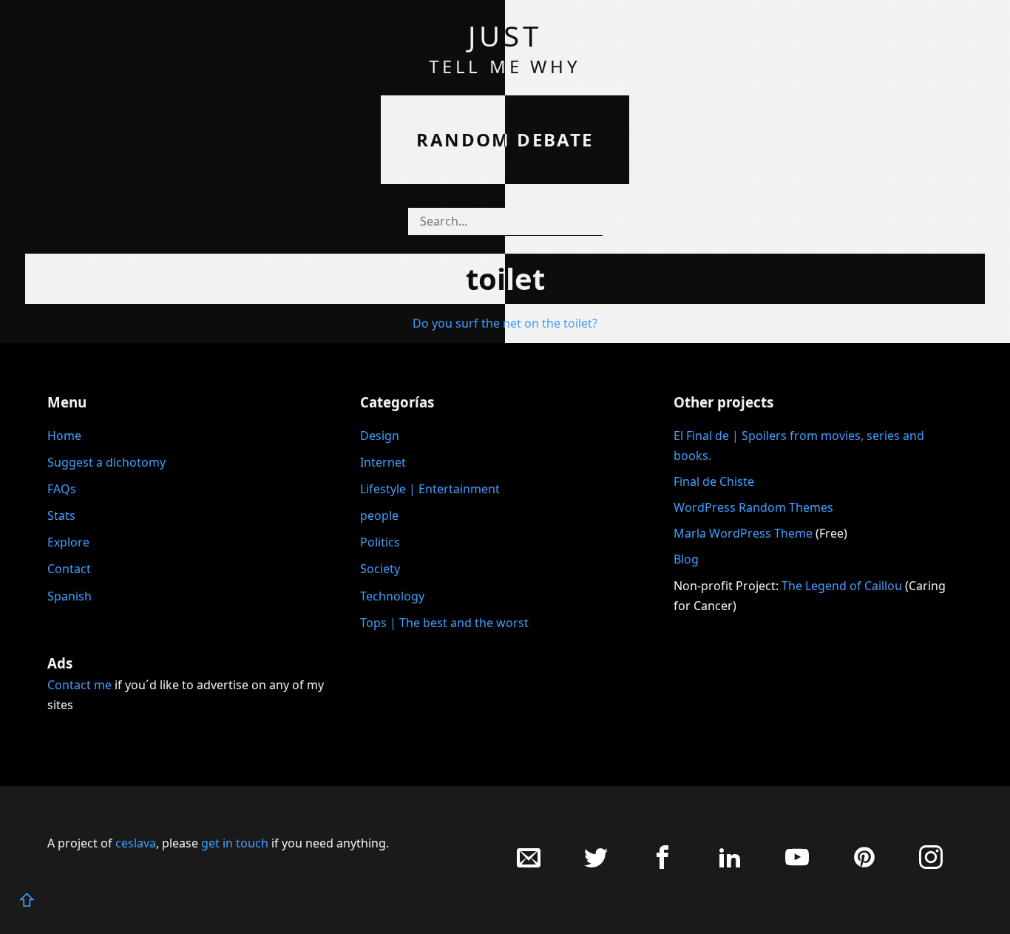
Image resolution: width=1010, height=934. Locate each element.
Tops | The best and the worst (444, 623)
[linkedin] (730, 864)
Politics (380, 542)
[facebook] (662, 864)
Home (64, 435)
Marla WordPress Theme (743, 533)
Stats (61, 515)
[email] (528, 864)
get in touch (234, 843)
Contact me (79, 685)
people (379, 515)
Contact (69, 569)
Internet (383, 462)
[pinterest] (864, 864)
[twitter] (596, 864)
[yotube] (797, 864)
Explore (68, 542)
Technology (392, 596)
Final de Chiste (714, 481)
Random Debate (504, 139)
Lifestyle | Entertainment (430, 489)
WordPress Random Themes (753, 507)
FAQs (61, 489)
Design (379, 435)
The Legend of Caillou (843, 586)
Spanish (69, 596)
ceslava (135, 843)
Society (380, 569)
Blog (686, 559)
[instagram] (931, 864)
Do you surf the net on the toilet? (505, 323)
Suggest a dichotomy (106, 462)
